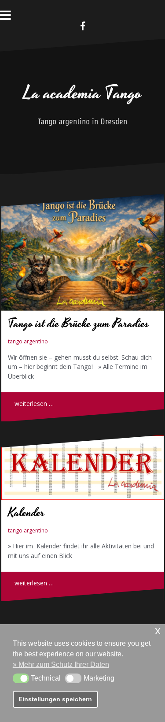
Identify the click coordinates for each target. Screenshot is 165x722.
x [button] (158, 630)
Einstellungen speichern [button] (55, 699)
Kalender (26, 513)
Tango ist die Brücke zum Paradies (78, 324)
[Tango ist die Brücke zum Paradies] (82, 252)
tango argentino (28, 341)
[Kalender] (82, 467)
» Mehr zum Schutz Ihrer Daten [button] (61, 664)
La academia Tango (82, 93)
